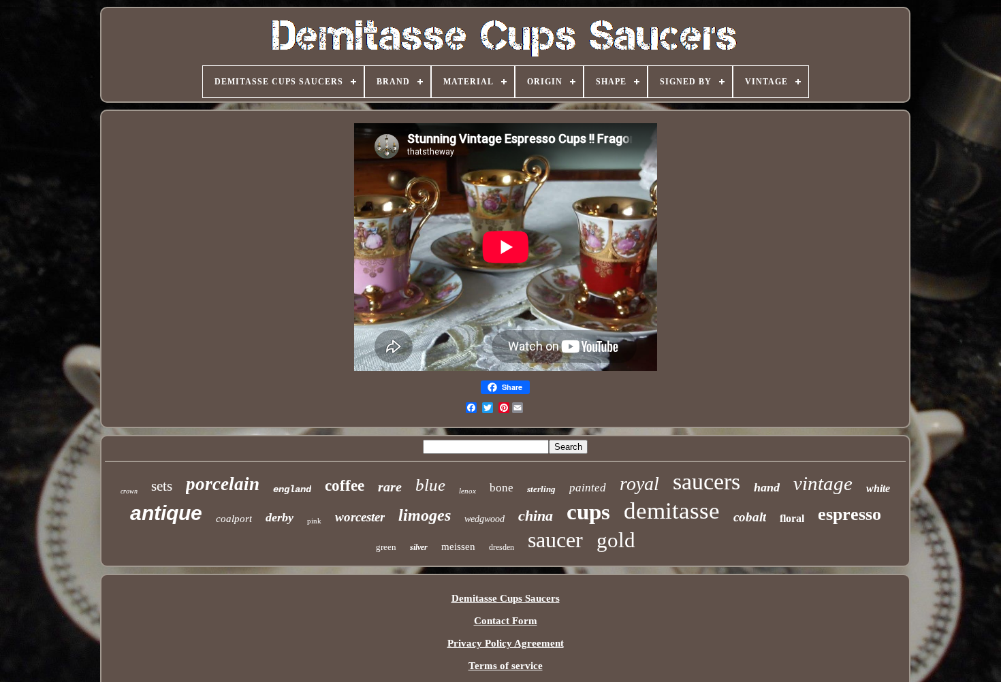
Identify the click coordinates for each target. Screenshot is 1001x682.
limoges (424, 515)
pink (314, 521)
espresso (849, 514)
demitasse (672, 511)
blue (430, 485)
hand (767, 487)
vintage (823, 483)
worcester (360, 517)
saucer (555, 539)
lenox (467, 491)
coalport (234, 518)
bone (501, 487)
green (386, 547)
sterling (541, 489)
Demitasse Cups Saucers (505, 598)
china (535, 515)
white (878, 488)
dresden (501, 547)
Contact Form (505, 620)
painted (587, 487)
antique (166, 513)
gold (616, 540)
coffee (344, 485)
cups (588, 512)
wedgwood (484, 519)
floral (792, 518)
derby (279, 517)
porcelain (222, 484)
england (292, 489)
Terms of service (505, 665)
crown (129, 491)
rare (390, 486)
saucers (706, 481)
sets (161, 486)
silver (419, 547)
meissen (458, 546)
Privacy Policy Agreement (505, 643)
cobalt (749, 517)
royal (639, 483)
